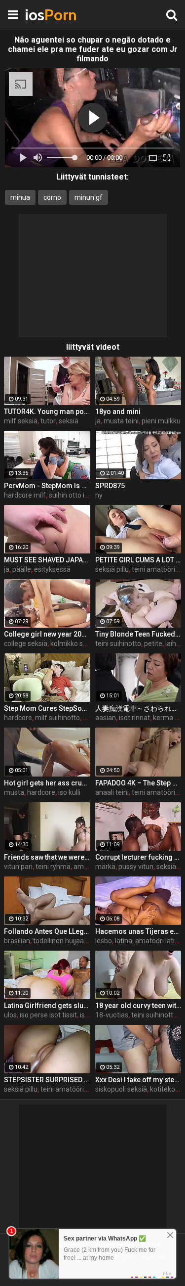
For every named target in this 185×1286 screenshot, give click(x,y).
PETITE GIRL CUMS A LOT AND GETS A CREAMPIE (138, 560)
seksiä (68, 421)
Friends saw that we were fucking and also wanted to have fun (47, 857)
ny (99, 495)
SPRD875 (110, 486)
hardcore (18, 718)
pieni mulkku (161, 421)
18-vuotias (111, 1015)
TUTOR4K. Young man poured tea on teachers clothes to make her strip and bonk (47, 411)
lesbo (103, 941)
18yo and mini (118, 411)
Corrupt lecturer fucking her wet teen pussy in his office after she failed (138, 857)
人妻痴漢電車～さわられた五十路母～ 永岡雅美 (138, 708)
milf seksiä (20, 421)
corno (52, 197)
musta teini (121, 421)
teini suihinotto (118, 643)
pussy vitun (135, 867)
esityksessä (52, 569)
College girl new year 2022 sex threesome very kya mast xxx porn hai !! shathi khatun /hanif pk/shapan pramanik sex (47, 634)
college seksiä (25, 643)
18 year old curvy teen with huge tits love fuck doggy (138, 1006)
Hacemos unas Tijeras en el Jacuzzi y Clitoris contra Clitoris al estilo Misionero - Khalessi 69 (138, 931)
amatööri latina (159, 941)
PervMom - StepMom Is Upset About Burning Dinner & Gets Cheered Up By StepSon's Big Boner (47, 486)
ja (98, 421)
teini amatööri (153, 569)
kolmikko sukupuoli (79, 643)
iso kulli (69, 792)
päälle (21, 569)
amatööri (88, 867)
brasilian (17, 941)
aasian (105, 718)
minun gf (88, 197)
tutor (48, 421)
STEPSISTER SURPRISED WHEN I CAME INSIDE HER (47, 1080)
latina (123, 941)
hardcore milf (25, 495)
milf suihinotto (57, 718)
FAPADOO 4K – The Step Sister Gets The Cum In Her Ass (138, 783)
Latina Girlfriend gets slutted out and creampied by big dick (47, 1006)
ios (49, 14)
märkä (105, 867)
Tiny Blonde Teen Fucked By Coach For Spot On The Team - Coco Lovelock (138, 634)
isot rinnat (134, 718)
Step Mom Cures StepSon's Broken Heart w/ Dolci (47, 708)
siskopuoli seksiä (121, 1089)
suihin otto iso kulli (77, 495)
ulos (10, 1015)
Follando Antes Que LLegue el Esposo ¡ (47, 931)
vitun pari (18, 867)
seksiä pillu (112, 569)
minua (20, 197)
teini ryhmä (53, 867)
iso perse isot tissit (48, 1015)
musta (14, 792)
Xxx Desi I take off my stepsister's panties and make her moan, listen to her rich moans (138, 1080)
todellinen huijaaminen (68, 941)
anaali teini (112, 792)
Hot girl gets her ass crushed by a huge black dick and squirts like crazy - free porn (47, 783)
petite (153, 643)
